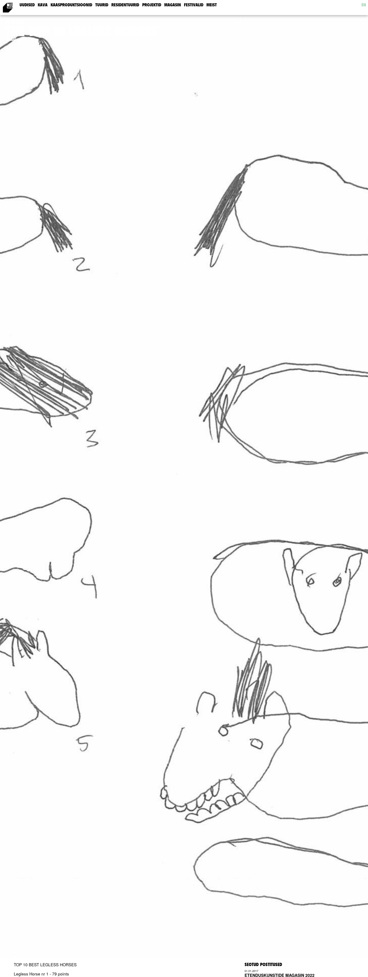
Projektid (151, 5)
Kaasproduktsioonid (71, 5)
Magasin (172, 5)
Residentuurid (125, 5)
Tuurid (101, 5)
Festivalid (193, 5)
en (363, 5)
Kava (43, 5)
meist (211, 5)
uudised (27, 5)
